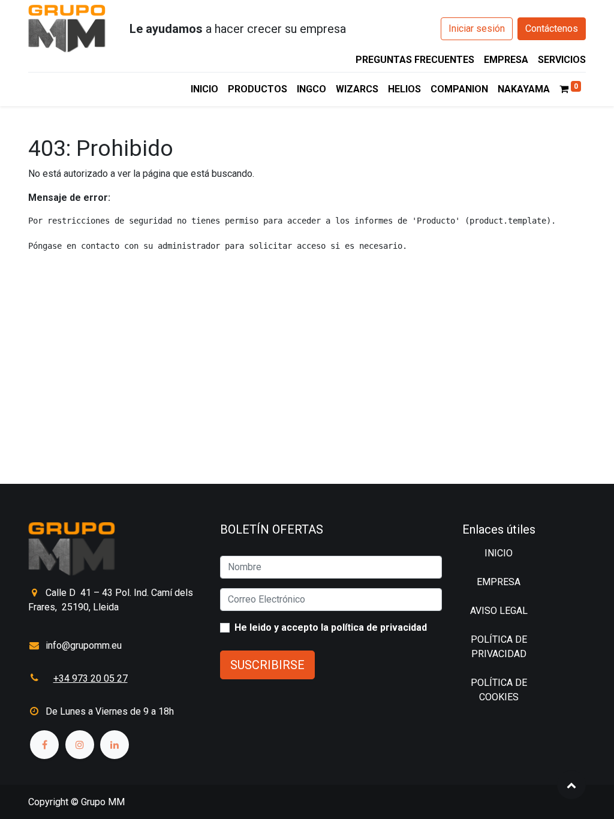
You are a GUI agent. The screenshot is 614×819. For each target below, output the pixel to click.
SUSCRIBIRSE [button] (267, 665)
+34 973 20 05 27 (90, 678)
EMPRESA (506, 59)
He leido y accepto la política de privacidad (330, 627)
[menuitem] (204, 89)
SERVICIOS (562, 59)
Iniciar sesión (477, 28)
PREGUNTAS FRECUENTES (415, 59)
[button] (571, 784)
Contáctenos (551, 28)
